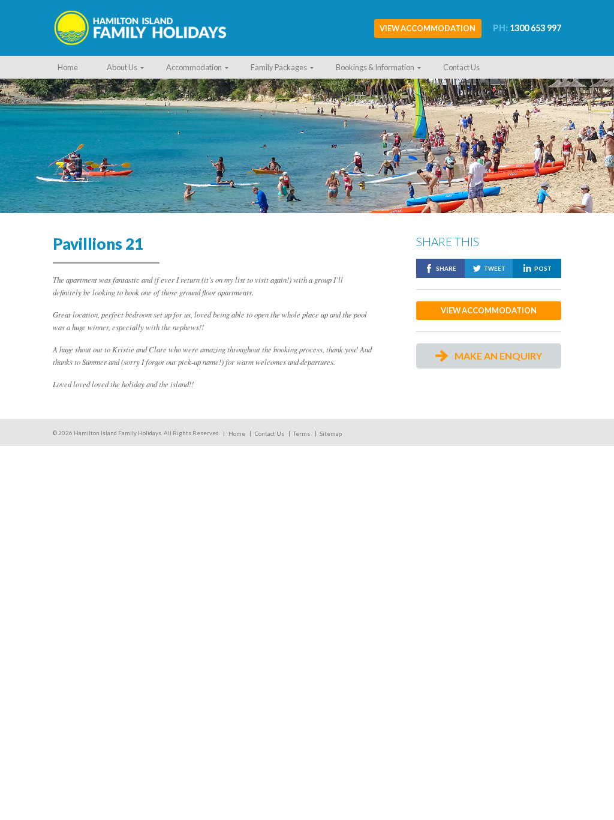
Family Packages (279, 67)
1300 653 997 (527, 28)
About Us (122, 67)
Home (68, 67)
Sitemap (331, 434)
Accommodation (194, 67)
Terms (301, 434)
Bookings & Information (375, 67)
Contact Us (461, 67)
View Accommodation (427, 28)
